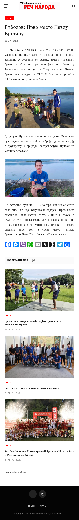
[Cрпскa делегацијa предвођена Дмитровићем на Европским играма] (39, 290)
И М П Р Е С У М (37, 506)
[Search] (73, 6)
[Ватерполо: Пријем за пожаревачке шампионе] (39, 357)
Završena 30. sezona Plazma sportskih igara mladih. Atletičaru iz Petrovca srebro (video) (39, 453)
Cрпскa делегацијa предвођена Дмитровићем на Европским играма (33, 322)
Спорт (9, 18)
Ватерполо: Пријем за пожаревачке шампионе (32, 388)
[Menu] (6, 6)
